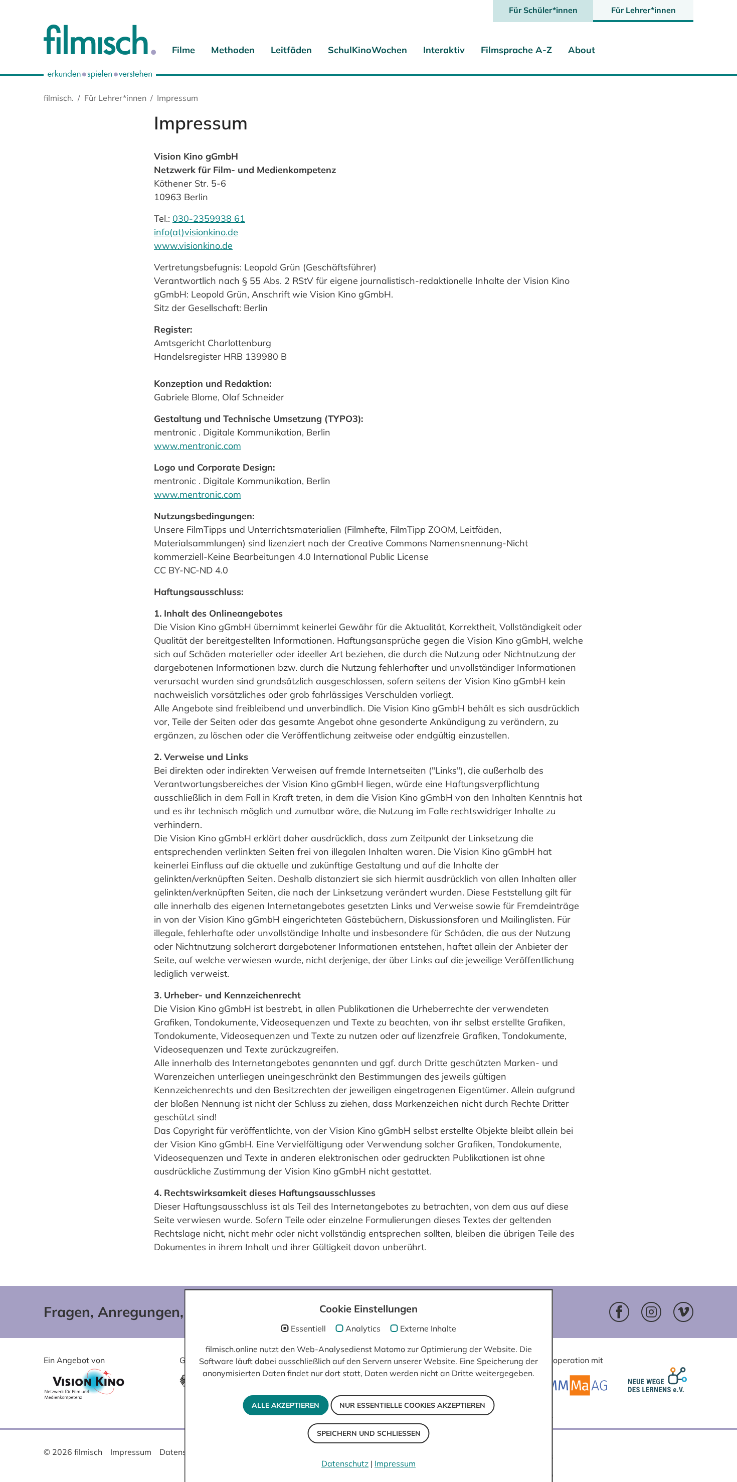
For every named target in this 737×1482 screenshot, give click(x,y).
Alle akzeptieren (285, 1405)
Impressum (130, 1452)
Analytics (363, 1328)
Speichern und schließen (369, 1433)
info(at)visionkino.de (196, 232)
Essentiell (308, 1328)
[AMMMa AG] (572, 1385)
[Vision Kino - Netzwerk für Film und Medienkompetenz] (84, 1387)
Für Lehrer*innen (643, 10)
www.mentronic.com (197, 446)
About (581, 50)
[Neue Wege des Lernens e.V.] (659, 1386)
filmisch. (59, 98)
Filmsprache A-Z (516, 50)
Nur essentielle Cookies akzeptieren (412, 1405)
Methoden (233, 50)
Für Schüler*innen (543, 10)
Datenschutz (183, 1452)
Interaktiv (444, 50)
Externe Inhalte (428, 1328)
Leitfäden (291, 50)
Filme (183, 50)
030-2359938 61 (208, 218)
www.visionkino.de (193, 245)
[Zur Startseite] (100, 42)
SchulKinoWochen (367, 50)
